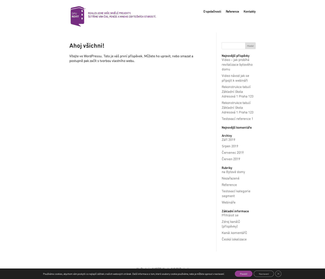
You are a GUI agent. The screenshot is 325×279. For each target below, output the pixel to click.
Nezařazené (230, 178)
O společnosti (212, 11)
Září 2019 (228, 139)
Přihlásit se (230, 215)
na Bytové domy (233, 171)
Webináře (228, 202)
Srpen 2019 (230, 146)
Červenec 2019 (233, 152)
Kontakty (250, 11)
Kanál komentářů (234, 232)
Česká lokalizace (234, 239)
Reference (232, 11)
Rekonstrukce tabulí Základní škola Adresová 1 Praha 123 (238, 91)
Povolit (243, 273)
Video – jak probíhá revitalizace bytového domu (237, 64)
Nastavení (264, 273)
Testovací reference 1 (237, 118)
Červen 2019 (231, 159)
